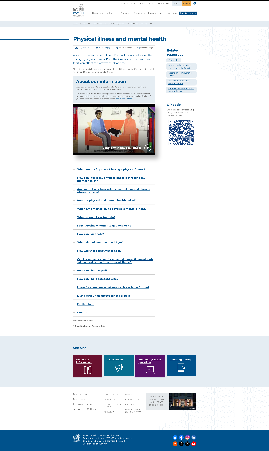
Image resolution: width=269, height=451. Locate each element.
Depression (173, 60)
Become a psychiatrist (105, 13)
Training (126, 13)
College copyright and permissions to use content (133, 411)
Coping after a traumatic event (180, 74)
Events (152, 13)
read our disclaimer (123, 99)
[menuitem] (105, 13)
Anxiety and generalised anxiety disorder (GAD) (179, 66)
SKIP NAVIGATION (117, 2)
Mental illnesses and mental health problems (109, 24)
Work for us (109, 399)
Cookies (128, 394)
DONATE (186, 3)
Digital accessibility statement (112, 405)
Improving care (168, 13)
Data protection (132, 399)
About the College (128, 3)
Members (139, 13)
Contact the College (113, 394)
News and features (147, 3)
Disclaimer (129, 404)
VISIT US (192, 408)
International (164, 3)
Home (75, 24)
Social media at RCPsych (95, 444)
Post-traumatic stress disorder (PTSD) (178, 82)
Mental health (188, 13)
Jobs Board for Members (111, 412)
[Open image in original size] (79, 10)
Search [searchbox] (194, 3)
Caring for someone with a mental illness (181, 89)
